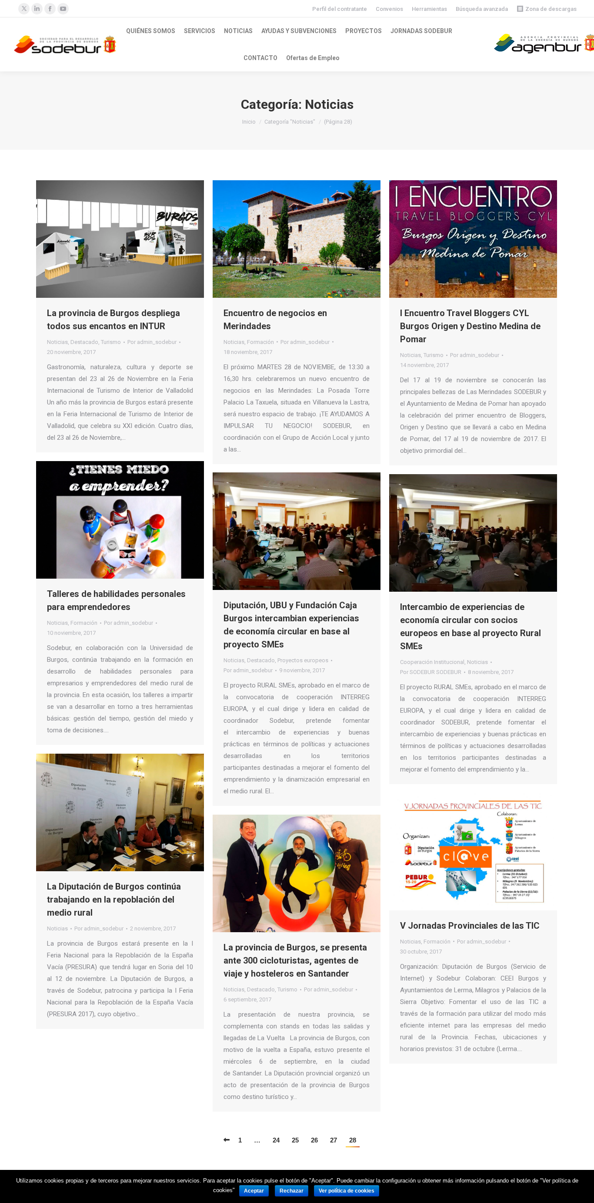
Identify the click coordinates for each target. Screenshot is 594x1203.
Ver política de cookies (346, 1191)
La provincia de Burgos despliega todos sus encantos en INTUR (113, 319)
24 (276, 1140)
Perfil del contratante (339, 9)
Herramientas (429, 9)
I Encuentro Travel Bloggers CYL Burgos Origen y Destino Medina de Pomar (470, 326)
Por (152, 342)
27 (333, 1140)
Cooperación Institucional (432, 662)
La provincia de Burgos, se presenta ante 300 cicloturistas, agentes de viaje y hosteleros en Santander (295, 960)
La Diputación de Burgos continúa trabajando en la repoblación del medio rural (114, 899)
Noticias (57, 342)
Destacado (84, 342)
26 (314, 1140)
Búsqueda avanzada (482, 9)
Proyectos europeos (302, 660)
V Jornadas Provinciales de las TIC (470, 925)
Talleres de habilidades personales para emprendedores (116, 600)
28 (352, 1140)
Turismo (111, 342)
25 (295, 1140)
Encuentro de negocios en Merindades (275, 319)
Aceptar (254, 1191)
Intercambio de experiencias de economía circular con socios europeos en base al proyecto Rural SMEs (470, 626)
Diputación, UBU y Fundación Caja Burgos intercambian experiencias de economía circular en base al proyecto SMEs (291, 625)
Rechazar (292, 1191)
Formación (260, 342)
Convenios (389, 9)
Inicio (249, 121)
